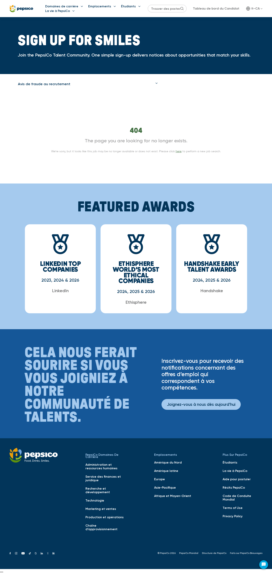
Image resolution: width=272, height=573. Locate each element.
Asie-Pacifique (165, 487)
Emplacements (99, 6)
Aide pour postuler (237, 479)
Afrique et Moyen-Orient (172, 496)
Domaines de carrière (61, 6)
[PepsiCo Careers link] (21, 8)
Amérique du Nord (168, 462)
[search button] (182, 8)
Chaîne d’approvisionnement (101, 527)
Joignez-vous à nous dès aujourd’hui (201, 404)
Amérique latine (166, 470)
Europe (159, 479)
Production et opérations (104, 517)
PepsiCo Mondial (188, 553)
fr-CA (255, 8)
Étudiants (128, 6)
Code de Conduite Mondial (237, 497)
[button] (88, 84)
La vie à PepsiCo (57, 11)
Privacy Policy (233, 516)
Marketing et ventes (100, 509)
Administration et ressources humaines (101, 466)
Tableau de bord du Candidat (216, 8)
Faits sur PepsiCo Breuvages (246, 553)
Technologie (94, 500)
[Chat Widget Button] (263, 564)
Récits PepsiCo (234, 487)
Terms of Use (233, 508)
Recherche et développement (97, 490)
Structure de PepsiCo (214, 553)
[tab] (88, 84)
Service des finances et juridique (103, 478)
